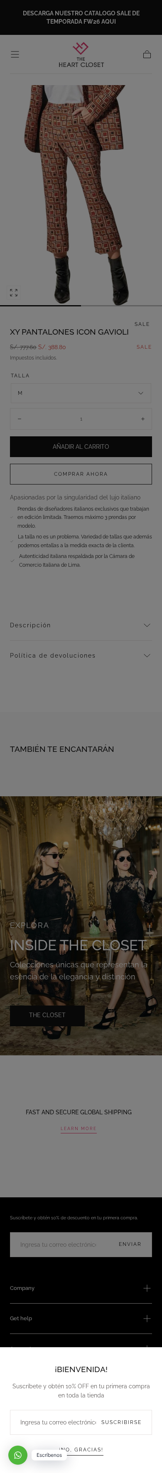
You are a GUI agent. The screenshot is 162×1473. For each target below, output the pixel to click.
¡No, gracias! (81, 1450)
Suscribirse (121, 1422)
